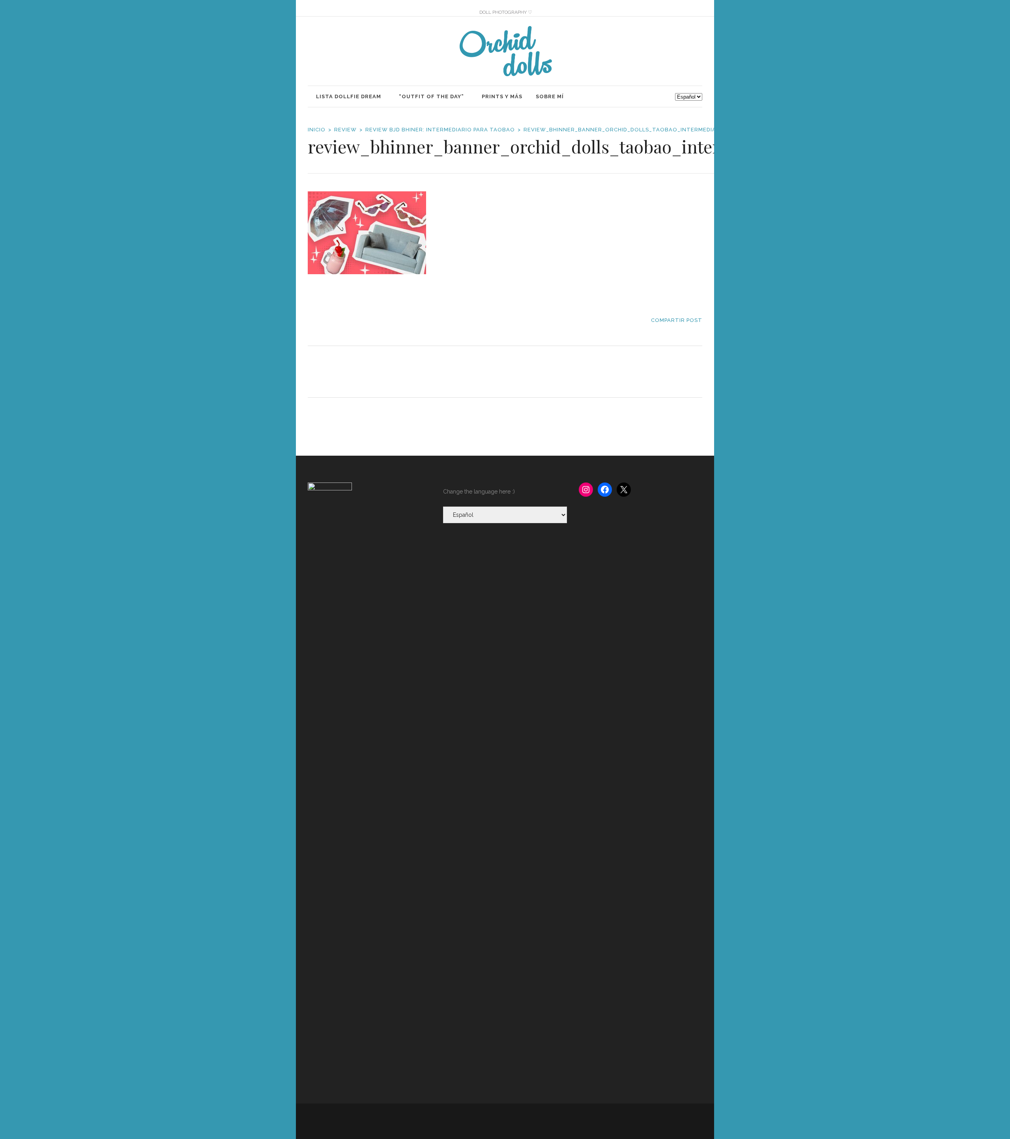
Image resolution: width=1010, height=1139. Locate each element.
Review (345, 130)
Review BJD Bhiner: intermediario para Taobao (440, 130)
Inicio (316, 130)
